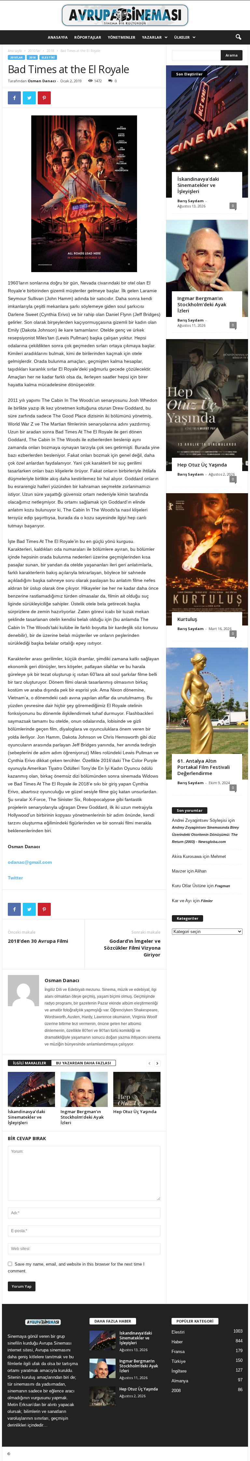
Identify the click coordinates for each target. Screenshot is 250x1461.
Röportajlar (87, 37)
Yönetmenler (121, 37)
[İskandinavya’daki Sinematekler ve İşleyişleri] (31, 1089)
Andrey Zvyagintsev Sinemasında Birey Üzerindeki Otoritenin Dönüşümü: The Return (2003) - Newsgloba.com (205, 834)
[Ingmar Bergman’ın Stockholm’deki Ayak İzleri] (84, 1089)
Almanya (180, 1380)
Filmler (207, 901)
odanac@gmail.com (30, 862)
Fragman (222, 886)
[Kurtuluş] (207, 559)
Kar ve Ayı (182, 900)
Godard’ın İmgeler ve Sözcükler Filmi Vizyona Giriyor (132, 948)
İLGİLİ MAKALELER (29, 1062)
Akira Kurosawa (186, 856)
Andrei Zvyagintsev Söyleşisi (199, 820)
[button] (238, 37)
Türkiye (179, 1361)
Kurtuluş (187, 619)
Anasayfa (58, 37)
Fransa (178, 1351)
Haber (177, 1341)
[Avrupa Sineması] (125, 15)
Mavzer (179, 871)
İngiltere (179, 1371)
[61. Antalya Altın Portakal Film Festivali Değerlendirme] (207, 714)
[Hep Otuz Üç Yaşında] (136, 1089)
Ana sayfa (15, 50)
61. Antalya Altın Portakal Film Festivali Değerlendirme (203, 766)
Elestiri (48, 57)
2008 (176, 1390)
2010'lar (34, 50)
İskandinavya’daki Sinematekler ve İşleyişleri (26, 1117)
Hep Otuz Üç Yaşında (135, 1111)
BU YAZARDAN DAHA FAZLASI (83, 1062)
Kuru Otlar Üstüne (189, 885)
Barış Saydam (190, 200)
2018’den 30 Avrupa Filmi (38, 941)
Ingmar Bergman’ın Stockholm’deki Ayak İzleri (82, 1117)
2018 (50, 50)
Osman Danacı (42, 80)
